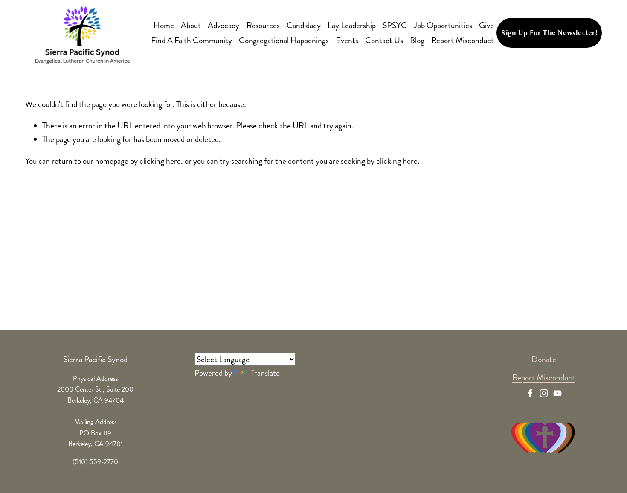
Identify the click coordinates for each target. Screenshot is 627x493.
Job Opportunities (443, 25)
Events (347, 40)
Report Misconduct (462, 40)
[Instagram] (544, 393)
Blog (417, 40)
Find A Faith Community (191, 40)
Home (164, 25)
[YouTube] (557, 393)
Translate (265, 373)
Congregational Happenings (284, 40)
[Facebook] (530, 393)
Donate (543, 359)
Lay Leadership (352, 25)
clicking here (160, 161)
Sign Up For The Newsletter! (549, 33)
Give (486, 25)
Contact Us (384, 40)
